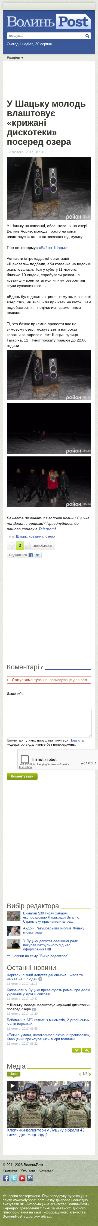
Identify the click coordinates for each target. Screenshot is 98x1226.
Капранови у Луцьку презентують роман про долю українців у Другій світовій (48, 992)
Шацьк (21, 536)
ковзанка (36, 536)
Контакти (46, 1170)
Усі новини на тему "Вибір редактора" (38, 956)
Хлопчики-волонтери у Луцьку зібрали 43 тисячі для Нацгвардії (45, 1132)
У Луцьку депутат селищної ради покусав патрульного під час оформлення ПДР (50, 945)
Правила (76, 740)
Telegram (46, 529)
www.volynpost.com (28, 1200)
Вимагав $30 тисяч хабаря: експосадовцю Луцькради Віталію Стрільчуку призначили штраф (51, 917)
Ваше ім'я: (15, 693)
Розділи (15, 57)
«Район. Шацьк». (53, 247)
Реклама (28, 1170)
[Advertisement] (50, 79)
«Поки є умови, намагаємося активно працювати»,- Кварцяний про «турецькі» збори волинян (49, 1037)
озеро (50, 536)
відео (14, 1074)
